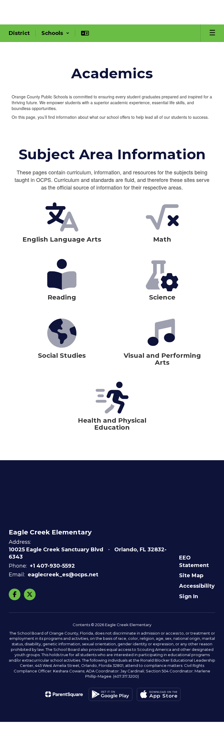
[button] (55, 33)
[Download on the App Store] (159, 694)
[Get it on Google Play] (110, 694)
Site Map (191, 575)
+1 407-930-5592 (52, 566)
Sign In (188, 596)
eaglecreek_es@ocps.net (63, 574)
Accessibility (197, 586)
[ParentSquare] (64, 694)
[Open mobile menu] (212, 33)
